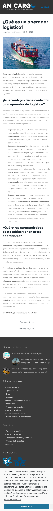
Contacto (10, 397)
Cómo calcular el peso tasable (18, 417)
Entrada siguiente (26, 329)
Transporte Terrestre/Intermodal (19, 438)
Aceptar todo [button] (26, 506)
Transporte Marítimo (14, 431)
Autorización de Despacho (17, 413)
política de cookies (12, 500)
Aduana (9, 444)
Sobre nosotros (12, 387)
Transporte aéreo (13, 410)
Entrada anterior (27, 322)
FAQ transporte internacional (18, 400)
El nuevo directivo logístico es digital (27, 353)
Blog (8, 394)
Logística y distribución (12, 32)
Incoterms (10, 404)
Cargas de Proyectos (15, 441)
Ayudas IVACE (12, 391)
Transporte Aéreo (13, 434)
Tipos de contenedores (15, 407)
